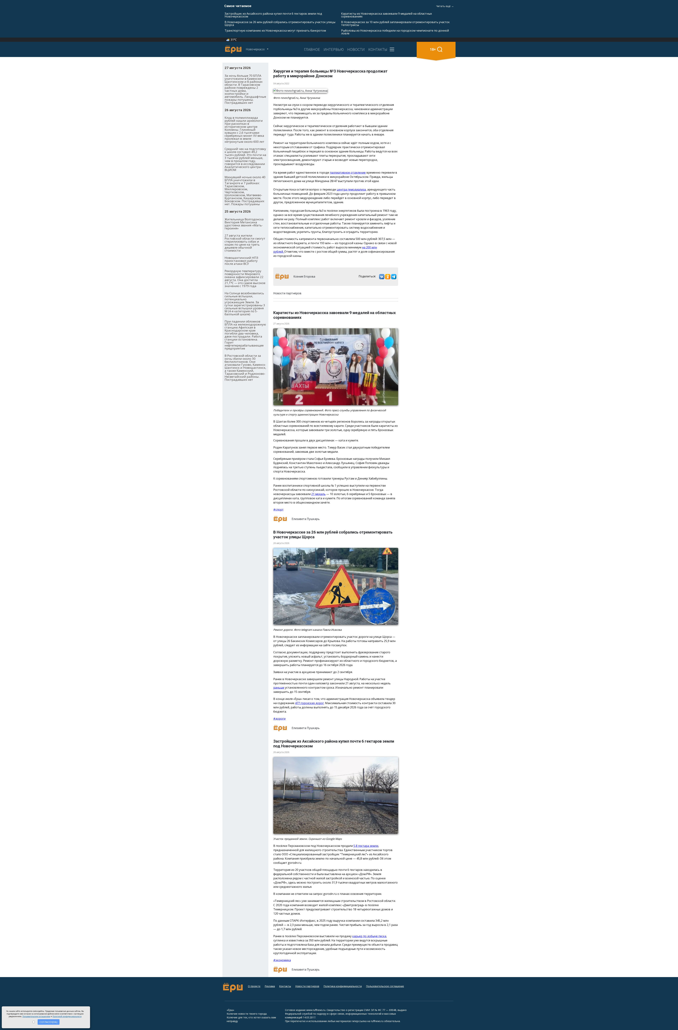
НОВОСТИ (356, 49)
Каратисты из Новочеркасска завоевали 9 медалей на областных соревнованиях (386, 15)
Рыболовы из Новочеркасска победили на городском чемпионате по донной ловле (395, 32)
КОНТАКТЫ (377, 49)
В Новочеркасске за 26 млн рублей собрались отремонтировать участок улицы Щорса (280, 23)
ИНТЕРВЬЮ (334, 49)
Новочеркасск (255, 49)
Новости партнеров (307, 986)
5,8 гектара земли (365, 846)
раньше (278, 687)
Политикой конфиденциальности (67, 1016)
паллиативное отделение (348, 172)
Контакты (285, 986)
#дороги (279, 719)
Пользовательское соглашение (385, 986)
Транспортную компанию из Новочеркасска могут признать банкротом (275, 30)
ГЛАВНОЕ (312, 49)
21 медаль (318, 494)
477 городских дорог (309, 703)
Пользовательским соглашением (36, 1016)
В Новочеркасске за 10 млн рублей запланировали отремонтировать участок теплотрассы (395, 23)
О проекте (254, 986)
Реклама (270, 986)
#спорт (278, 509)
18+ (433, 49)
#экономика (282, 960)
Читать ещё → (445, 6)
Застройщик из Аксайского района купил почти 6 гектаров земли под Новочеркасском (273, 15)
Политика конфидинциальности (342, 986)
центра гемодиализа (351, 189)
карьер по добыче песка (369, 936)
